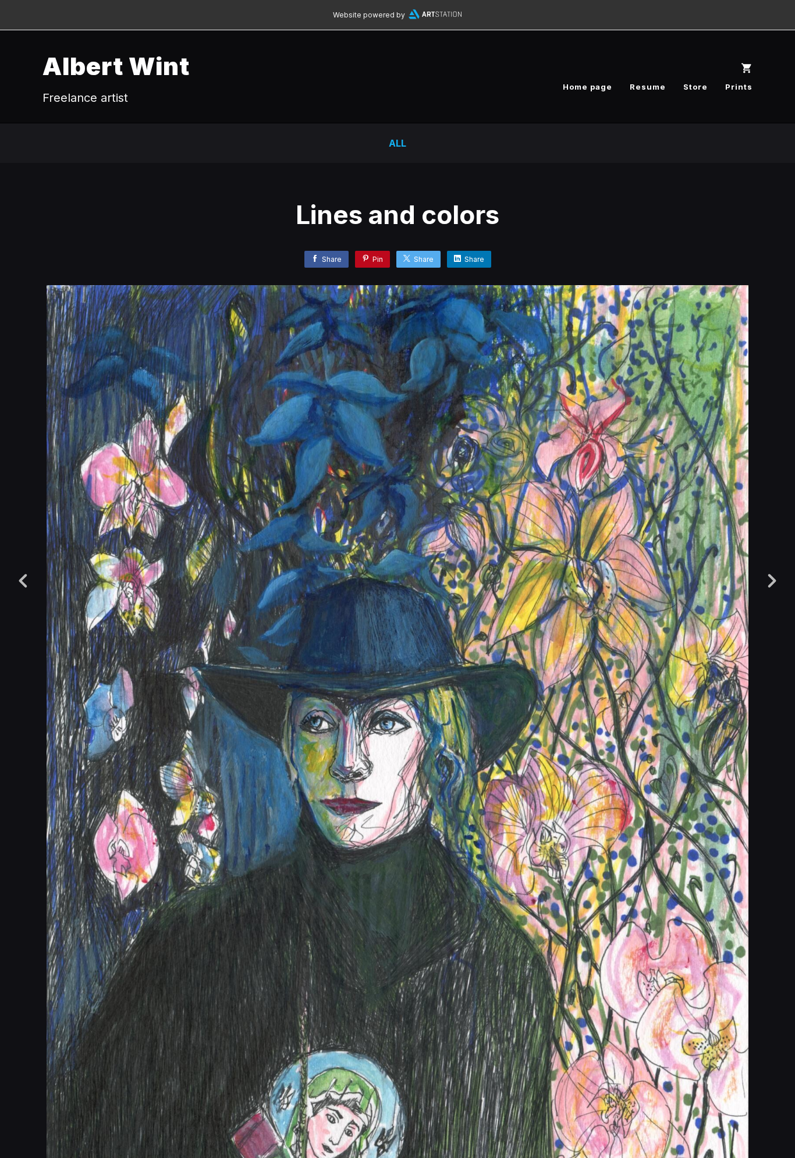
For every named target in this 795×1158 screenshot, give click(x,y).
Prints (739, 86)
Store (695, 86)
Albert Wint (116, 66)
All (397, 143)
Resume (648, 86)
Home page (587, 86)
